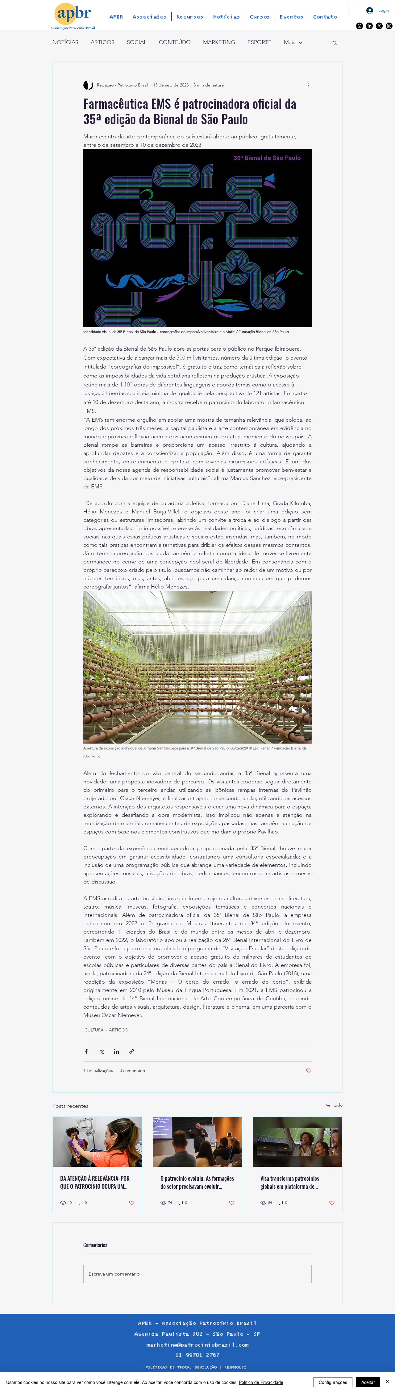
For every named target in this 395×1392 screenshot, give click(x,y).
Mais (289, 42)
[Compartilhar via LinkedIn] (116, 1051)
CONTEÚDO (175, 42)
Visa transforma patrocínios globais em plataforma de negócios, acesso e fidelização (291, 1182)
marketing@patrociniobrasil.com (197, 1345)
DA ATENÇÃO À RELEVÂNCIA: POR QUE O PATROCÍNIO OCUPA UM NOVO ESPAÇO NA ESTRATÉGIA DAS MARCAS (97, 1182)
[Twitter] (379, 26)
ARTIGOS (102, 42)
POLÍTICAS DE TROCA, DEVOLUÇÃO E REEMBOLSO (195, 1367)
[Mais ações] (308, 85)
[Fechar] (387, 1382)
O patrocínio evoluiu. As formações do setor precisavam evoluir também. (197, 1182)
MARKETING (219, 42)
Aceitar (368, 1382)
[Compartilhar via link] (132, 1051)
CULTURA (94, 1030)
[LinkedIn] (369, 26)
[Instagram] (389, 26)
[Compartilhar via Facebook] (86, 1051)
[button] (335, 42)
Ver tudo (334, 1105)
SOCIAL (137, 42)
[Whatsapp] (359, 26)
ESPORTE (259, 42)
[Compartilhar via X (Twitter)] (101, 1051)
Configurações (333, 1382)
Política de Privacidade (261, 1382)
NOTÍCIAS (65, 42)
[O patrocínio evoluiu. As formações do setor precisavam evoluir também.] (197, 1142)
